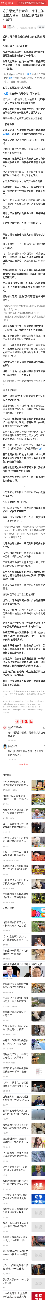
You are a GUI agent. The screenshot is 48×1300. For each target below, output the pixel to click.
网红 (10, 77)
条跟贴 (23, 764)
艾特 (6, 93)
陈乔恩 (6, 133)
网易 (4, 3)
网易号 (12, 3)
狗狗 (40, 448)
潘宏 (29, 74)
